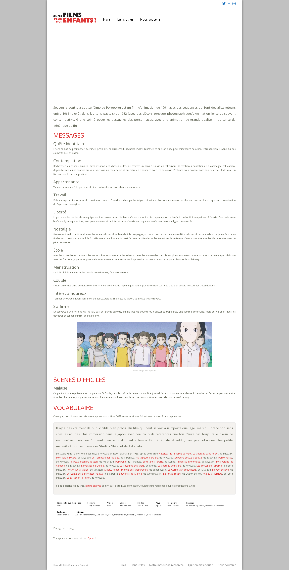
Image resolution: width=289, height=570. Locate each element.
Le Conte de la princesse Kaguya (85, 473)
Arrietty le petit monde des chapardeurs (126, 469)
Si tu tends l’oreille (153, 461)
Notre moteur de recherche (166, 565)
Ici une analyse (93, 485)
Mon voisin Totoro (66, 457)
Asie (130, 84)
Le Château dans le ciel (205, 453)
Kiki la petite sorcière (146, 457)
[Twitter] (224, 3)
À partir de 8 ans (98, 68)
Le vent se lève (220, 469)
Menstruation (164, 84)
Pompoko (120, 461)
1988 (99, 73)
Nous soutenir (150, 19)
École (149, 84)
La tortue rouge (172, 473)
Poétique (195, 84)
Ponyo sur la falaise (77, 469)
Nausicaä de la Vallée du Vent (175, 453)
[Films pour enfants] (74, 21)
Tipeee (91, 538)
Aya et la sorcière (212, 473)
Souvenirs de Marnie (130, 473)
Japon (158, 505)
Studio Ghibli (143, 505)
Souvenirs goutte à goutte (187, 457)
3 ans (125, 77)
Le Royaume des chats (131, 465)
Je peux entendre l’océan (84, 461)
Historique (134, 87)
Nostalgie (181, 84)
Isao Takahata (173, 505)
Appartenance (117, 84)
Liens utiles (125, 19)
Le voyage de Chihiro (92, 465)
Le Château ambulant (169, 465)
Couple (139, 84)
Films (107, 19)
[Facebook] (229, 3)
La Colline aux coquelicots (182, 469)
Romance (148, 87)
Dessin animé (63, 514)
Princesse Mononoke (188, 461)
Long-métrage (93, 505)
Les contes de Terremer (209, 465)
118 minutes (104, 80)
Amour (102, 84)
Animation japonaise (112, 87)
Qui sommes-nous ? (200, 565)
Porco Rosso (225, 457)
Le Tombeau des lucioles (105, 457)
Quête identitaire (214, 84)
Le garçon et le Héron (78, 477)
